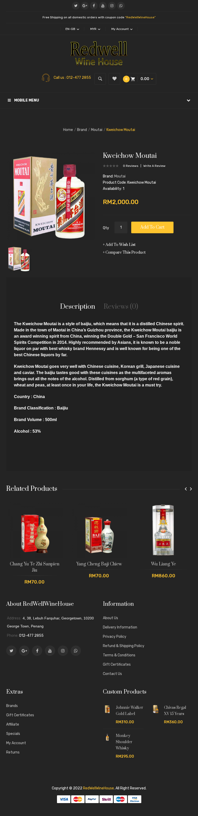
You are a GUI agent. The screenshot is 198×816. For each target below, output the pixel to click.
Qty (106, 228)
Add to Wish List (120, 244)
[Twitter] (76, 6)
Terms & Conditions (119, 655)
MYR (93, 29)
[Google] (85, 6)
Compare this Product (125, 252)
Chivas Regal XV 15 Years (175, 710)
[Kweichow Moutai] (19, 258)
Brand (82, 130)
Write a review (154, 165)
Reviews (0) (121, 306)
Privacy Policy (114, 636)
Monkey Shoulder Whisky (124, 742)
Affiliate (12, 724)
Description (77, 306)
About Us (110, 618)
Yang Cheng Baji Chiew (99, 564)
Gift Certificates (117, 664)
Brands (12, 706)
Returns (13, 752)
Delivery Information (120, 627)
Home (68, 130)
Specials (13, 734)
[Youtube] (103, 6)
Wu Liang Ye (163, 564)
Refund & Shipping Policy (123, 646)
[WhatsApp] (121, 6)
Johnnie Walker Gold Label (129, 710)
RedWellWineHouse (98, 788)
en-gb (70, 29)
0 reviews (130, 165)
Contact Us (112, 674)
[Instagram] (112, 6)
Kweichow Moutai (120, 130)
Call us (59, 78)
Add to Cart (152, 227)
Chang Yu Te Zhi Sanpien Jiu (34, 567)
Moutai (96, 130)
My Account (16, 743)
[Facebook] (94, 6)
